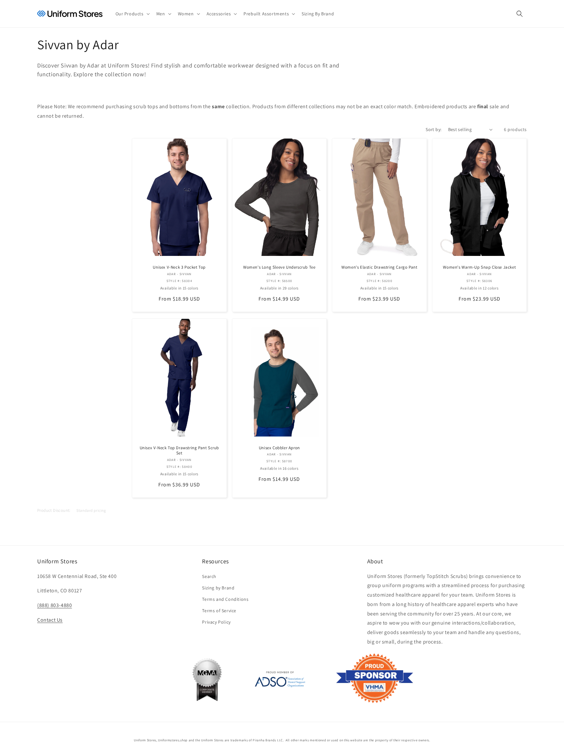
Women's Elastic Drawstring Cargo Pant (379, 267)
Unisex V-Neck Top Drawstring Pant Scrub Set (179, 450)
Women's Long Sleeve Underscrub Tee (279, 267)
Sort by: (433, 129)
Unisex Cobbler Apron (279, 448)
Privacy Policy (216, 622)
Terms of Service (219, 611)
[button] (132, 14)
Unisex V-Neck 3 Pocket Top (179, 267)
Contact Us (50, 619)
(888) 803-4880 (54, 605)
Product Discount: (53, 510)
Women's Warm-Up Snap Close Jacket (479, 267)
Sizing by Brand (218, 588)
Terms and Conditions (225, 599)
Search (209, 576)
